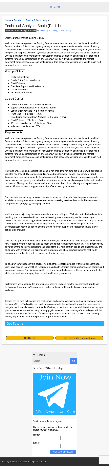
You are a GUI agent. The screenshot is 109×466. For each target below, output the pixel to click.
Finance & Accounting (36, 20)
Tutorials (18, 20)
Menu (57, 7)
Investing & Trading (48, 30)
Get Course (29, 338)
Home (8, 20)
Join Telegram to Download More (79, 338)
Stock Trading (64, 30)
